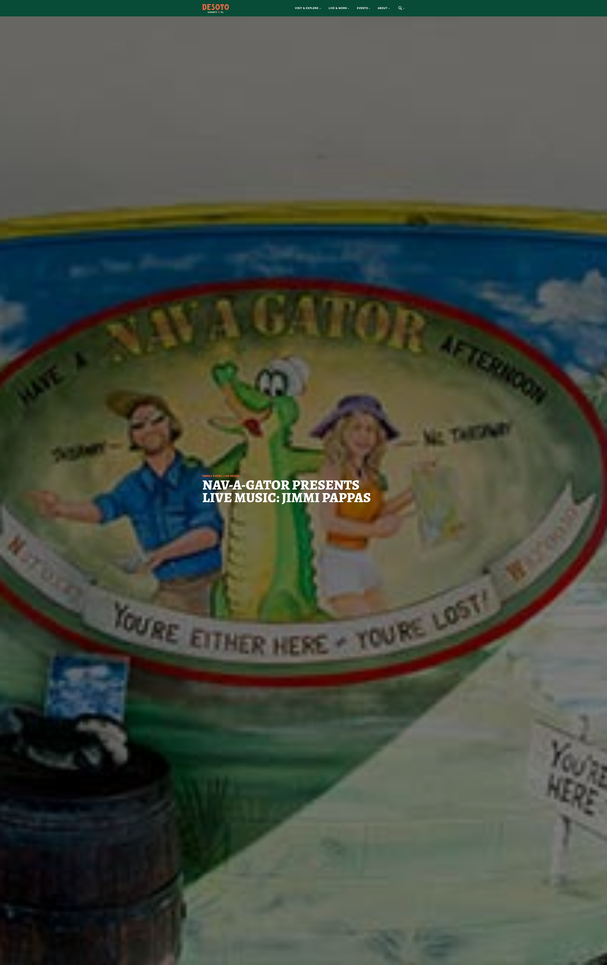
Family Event (212, 476)
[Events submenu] (369, 8)
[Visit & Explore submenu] (320, 8)
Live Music (231, 476)
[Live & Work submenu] (348, 8)
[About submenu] (389, 8)
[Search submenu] (404, 8)
